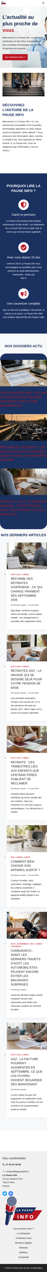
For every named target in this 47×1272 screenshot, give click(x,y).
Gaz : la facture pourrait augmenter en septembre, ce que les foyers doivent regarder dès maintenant (27, 1071)
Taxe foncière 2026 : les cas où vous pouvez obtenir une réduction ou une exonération (23, 399)
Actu (13, 574)
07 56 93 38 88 (13, 1164)
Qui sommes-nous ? (15, 57)
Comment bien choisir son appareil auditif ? (25, 866)
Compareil (23, 1257)
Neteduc (23, 1252)
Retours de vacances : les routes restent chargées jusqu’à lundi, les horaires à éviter (23, 454)
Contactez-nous (23, 1238)
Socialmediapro (36, 1268)
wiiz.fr (23, 278)
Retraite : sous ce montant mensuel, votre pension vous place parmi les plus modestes (23, 508)
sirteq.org (29, 274)
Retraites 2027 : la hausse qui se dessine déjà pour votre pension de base (26, 679)
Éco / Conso (23, 574)
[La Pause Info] (3, 3)
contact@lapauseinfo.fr (17, 1171)
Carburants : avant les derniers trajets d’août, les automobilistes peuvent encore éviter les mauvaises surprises (25, 967)
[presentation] (27, 555)
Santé (27, 857)
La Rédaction (23, 1233)
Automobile (23, 944)
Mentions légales (23, 1243)
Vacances (16, 946)
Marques (23, 1247)
